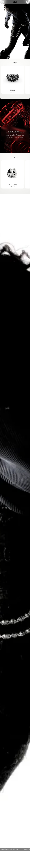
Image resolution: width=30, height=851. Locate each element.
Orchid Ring (12, 90)
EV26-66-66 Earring (12, 184)
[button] (2, 2)
